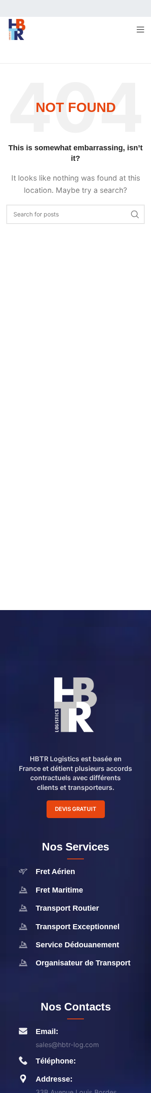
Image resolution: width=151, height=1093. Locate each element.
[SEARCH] (135, 214)
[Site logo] (16, 28)
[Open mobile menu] (140, 29)
